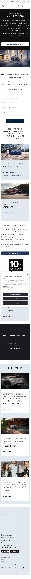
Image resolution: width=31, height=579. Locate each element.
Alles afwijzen (15, 298)
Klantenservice (25, 1)
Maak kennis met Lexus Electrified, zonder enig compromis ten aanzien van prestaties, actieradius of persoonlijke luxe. (15, 441)
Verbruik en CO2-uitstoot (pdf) (7, 564)
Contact (4, 527)
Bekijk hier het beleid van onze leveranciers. (10, 289)
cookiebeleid (5, 286)
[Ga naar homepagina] (3, 6)
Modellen (4, 515)
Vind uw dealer (15, 1)
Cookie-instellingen (15, 303)
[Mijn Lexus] (18, 6)
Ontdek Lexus (6, 523)
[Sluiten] (27, 274)
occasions (18, 89)
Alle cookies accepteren (15, 294)
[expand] (27, 6)
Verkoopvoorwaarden (5, 557)
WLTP (2, 561)
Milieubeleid (3, 559)
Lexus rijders (5, 519)
